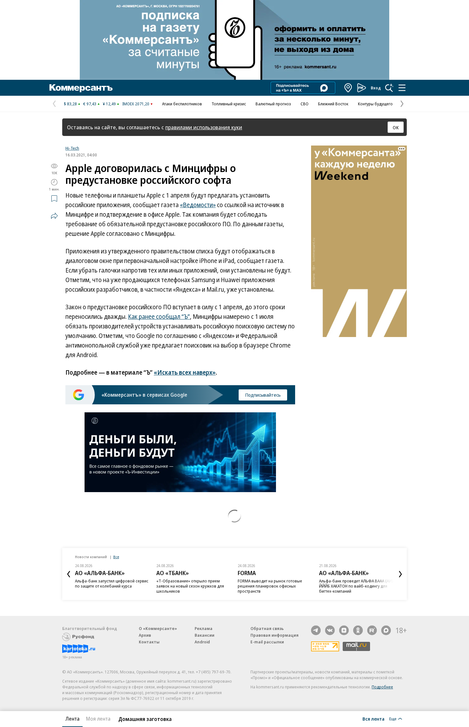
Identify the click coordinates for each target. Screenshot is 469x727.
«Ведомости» (198, 205)
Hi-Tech (72, 148)
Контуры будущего (375, 104)
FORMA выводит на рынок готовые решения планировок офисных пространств (270, 586)
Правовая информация (274, 635)
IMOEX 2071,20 (135, 104)
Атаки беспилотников (182, 104)
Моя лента (98, 718)
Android (202, 642)
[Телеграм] (316, 630)
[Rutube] (372, 630)
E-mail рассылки (267, 642)
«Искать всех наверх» (185, 372)
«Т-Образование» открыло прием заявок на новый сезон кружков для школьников (190, 586)
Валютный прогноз (273, 104)
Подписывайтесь (263, 395)
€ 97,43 (89, 104)
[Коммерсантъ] (81, 87)
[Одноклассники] (358, 630)
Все (116, 556)
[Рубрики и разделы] (402, 88)
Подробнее (382, 687)
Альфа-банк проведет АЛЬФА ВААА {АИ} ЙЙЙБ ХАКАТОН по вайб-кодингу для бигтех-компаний (356, 586)
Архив (145, 635)
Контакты (149, 642)
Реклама (203, 628)
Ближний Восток (333, 104)
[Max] (386, 630)
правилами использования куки (203, 127)
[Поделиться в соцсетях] (54, 216)
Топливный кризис (229, 104)
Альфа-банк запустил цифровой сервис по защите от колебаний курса (111, 583)
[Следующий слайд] (400, 574)
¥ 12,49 (109, 104)
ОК (396, 127)
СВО (305, 104)
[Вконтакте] (330, 630)
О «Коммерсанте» (158, 628)
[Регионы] (348, 88)
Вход (376, 88)
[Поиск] (389, 88)
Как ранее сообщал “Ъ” (159, 316)
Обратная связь (267, 628)
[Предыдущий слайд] (68, 574)
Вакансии (204, 635)
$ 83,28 (70, 104)
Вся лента (373, 719)
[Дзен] (344, 630)
